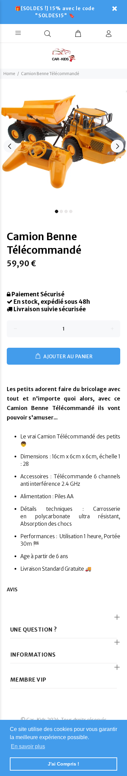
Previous (9, 146)
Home (9, 73)
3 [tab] (66, 211)
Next (117, 146)
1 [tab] (56, 211)
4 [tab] (70, 211)
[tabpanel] (63, 142)
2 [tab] (61, 211)
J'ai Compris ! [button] (63, 764)
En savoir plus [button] (28, 746)
